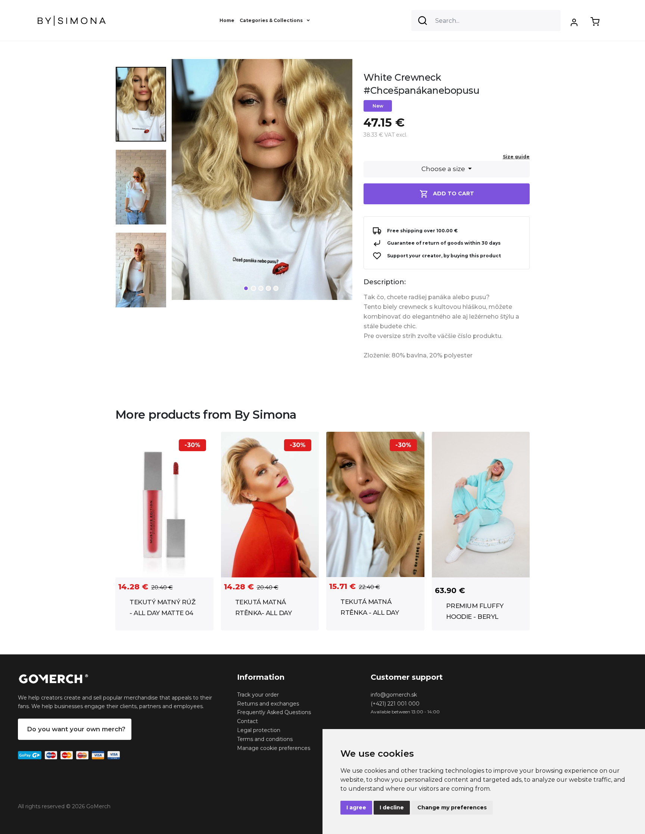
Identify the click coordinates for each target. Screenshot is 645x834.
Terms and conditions (265, 739)
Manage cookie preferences (273, 748)
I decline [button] (392, 807)
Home (226, 20)
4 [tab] (268, 288)
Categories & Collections (272, 20)
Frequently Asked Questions (274, 712)
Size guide (516, 156)
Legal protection (258, 730)
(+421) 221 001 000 (395, 703)
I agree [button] (356, 807)
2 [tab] (253, 288)
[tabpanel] (262, 182)
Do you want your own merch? (76, 729)
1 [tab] (246, 288)
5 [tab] (275, 288)
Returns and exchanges (268, 703)
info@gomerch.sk (394, 694)
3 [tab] (261, 288)
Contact (247, 721)
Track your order (258, 694)
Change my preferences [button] (452, 807)
